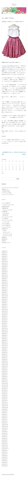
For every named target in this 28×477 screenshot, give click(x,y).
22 (19, 168)
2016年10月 (4, 407)
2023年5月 (4, 288)
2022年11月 (4, 295)
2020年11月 (4, 330)
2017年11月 (4, 385)
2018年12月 (4, 362)
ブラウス (16, 141)
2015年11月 (4, 426)
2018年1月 (4, 381)
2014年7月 (4, 453)
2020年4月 (4, 340)
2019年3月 (4, 359)
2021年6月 (4, 319)
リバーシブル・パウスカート (8, 194)
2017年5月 (4, 395)
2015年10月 (4, 428)
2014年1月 (4, 464)
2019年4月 (4, 357)
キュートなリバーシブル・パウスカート (10, 187)
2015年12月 (4, 424)
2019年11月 (4, 345)
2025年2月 (4, 273)
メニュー (14, 4)
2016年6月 (4, 414)
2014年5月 (4, 457)
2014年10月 (4, 448)
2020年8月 (4, 335)
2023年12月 (4, 283)
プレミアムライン (5, 227)
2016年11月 (4, 405)
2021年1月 (4, 328)
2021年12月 (4, 309)
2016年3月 (4, 419)
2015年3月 (4, 440)
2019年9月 (4, 349)
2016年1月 (4, 422)
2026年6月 (4, 254)
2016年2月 (4, 421)
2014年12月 (4, 445)
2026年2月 (4, 259)
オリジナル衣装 (5, 203)
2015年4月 (4, 438)
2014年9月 (4, 450)
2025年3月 (4, 271)
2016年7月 (4, 412)
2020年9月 (4, 333)
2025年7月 (4, 268)
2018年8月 (4, 369)
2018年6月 (4, 373)
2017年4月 (4, 397)
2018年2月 (4, 380)
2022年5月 (4, 300)
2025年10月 (4, 264)
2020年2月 (4, 342)
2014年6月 (4, 455)
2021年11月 (4, 311)
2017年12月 (4, 383)
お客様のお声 (4, 206)
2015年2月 (4, 441)
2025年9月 (4, 266)
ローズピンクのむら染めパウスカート (10, 65)
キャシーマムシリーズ (6, 216)
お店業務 (9, 139)
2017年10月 (4, 386)
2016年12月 (4, 404)
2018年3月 (4, 378)
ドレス (5, 141)
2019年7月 (4, 352)
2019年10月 (4, 347)
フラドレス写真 (5, 225)
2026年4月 (4, 256)
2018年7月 (4, 371)
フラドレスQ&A (5, 223)
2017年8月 (4, 390)
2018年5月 (4, 374)
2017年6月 (4, 393)
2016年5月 (4, 416)
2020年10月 (4, 331)
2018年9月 (4, 367)
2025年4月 (4, 270)
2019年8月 (4, 350)
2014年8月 (4, 452)
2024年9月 (4, 278)
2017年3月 (4, 398)
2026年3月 (4, 258)
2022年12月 (4, 294)
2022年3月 (4, 304)
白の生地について (5, 242)
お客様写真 (4, 208)
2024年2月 (4, 282)
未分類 (3, 240)
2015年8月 (4, 431)
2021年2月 (4, 326)
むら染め (20, 141)
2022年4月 (4, 302)
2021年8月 (4, 316)
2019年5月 (4, 355)
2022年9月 (4, 297)
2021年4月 (4, 323)
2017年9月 (4, 388)
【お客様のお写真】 (6, 191)
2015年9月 (4, 429)
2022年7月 (4, 299)
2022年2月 (4, 306)
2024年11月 (4, 276)
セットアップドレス (6, 220)
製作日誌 (17, 139)
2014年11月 (4, 447)
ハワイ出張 (5, 213)
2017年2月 (4, 400)
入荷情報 (3, 228)
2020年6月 (4, 338)
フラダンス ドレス (6, 209)
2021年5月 (4, 321)
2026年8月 (4, 251)
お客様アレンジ (5, 189)
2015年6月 (4, 434)
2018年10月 (4, 366)
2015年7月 (4, 433)
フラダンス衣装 (16, 102)
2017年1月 (4, 402)
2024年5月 (4, 280)
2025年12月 (4, 261)
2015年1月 (4, 443)
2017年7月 (4, 392)
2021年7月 (4, 318)
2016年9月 (4, 409)
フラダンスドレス (6, 235)
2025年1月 (4, 275)
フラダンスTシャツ (7, 233)
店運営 (12, 139)
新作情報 (3, 239)
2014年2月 (4, 462)
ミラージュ (5, 221)
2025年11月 (4, 263)
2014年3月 (4, 460)
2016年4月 (4, 417)
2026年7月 (4, 252)
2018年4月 (4, 376)
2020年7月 (4, 337)
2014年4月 (4, 459)
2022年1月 (4, 307)
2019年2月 (4, 361)
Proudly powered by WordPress (8, 474)
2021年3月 (4, 325)
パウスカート (10, 141)
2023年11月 (4, 285)
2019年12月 (4, 343)
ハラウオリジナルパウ (7, 204)
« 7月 (3, 173)
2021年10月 (4, 313)
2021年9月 (4, 314)
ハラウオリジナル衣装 (6, 192)
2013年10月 (4, 465)
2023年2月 (4, 292)
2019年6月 (4, 354)
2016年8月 (4, 410)
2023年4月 (4, 290)
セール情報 (4, 218)
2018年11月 (4, 364)
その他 (4, 230)
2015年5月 (4, 436)
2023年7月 (4, 287)
